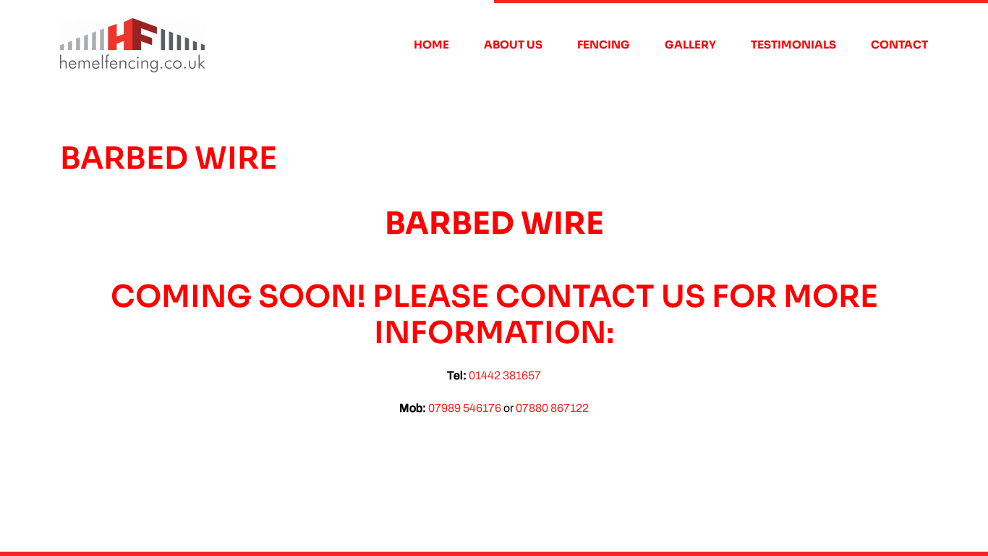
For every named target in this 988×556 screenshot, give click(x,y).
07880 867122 (552, 408)
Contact (899, 44)
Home (431, 44)
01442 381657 (505, 375)
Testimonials (793, 44)
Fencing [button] (603, 44)
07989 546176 (464, 408)
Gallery (690, 44)
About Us (513, 44)
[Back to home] (132, 44)
